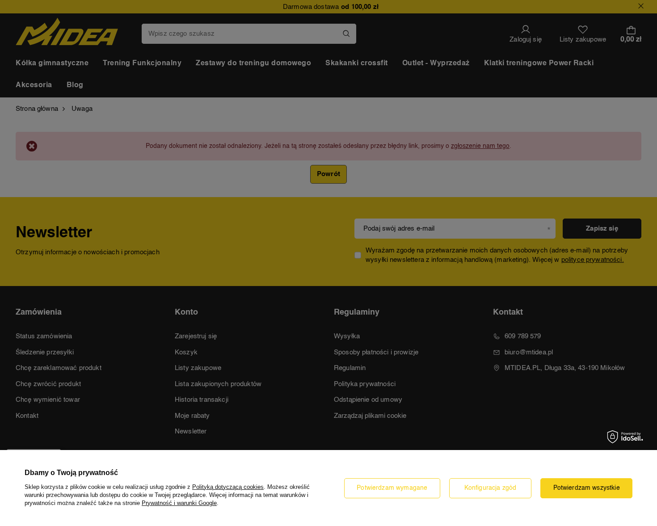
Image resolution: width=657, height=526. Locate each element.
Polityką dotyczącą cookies (228, 487)
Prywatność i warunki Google (179, 503)
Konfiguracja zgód (490, 488)
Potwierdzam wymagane (392, 488)
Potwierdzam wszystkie (586, 488)
